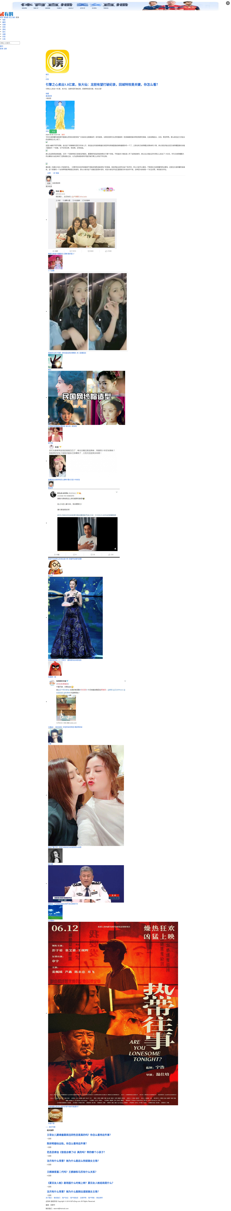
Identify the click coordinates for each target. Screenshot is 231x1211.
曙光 (49, 369)
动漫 (4, 24)
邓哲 (47, 131)
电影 (4, 20)
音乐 (4, 32)
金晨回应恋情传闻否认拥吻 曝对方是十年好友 (64, 479)
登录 (2, 48)
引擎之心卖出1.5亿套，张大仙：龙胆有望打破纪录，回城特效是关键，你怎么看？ (102, 84)
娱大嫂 (50, 864)
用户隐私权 (74, 1197)
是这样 (50, 488)
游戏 (4, 29)
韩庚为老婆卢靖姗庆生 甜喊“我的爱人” (61, 253)
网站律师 (99, 1197)
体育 (4, 27)
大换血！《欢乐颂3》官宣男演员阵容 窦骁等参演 (65, 727)
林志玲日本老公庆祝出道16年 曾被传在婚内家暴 (65, 559)
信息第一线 (52, 677)
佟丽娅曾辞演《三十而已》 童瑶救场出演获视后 (64, 660)
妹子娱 (50, 443)
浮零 (49, 744)
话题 (4, 34)
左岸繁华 (51, 920)
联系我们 (57, 1197)
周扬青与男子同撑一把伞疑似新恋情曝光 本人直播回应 (67, 353)
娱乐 (47, 74)
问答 (4, 36)
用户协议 (65, 1197)
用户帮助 (91, 1197)
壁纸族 (71, 1208)
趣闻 (4, 22)
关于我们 (49, 1197)
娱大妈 (50, 575)
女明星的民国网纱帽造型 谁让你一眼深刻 (62, 426)
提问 (1, 46)
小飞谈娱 (51, 270)
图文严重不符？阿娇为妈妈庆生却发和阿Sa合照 (64, 847)
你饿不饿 (51, 1123)
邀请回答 (49, 96)
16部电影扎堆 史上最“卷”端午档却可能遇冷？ (63, 1106)
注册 (5, 48)
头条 (4, 39)
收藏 (47, 93)
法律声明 (83, 1197)
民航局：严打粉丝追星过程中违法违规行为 (63, 904)
